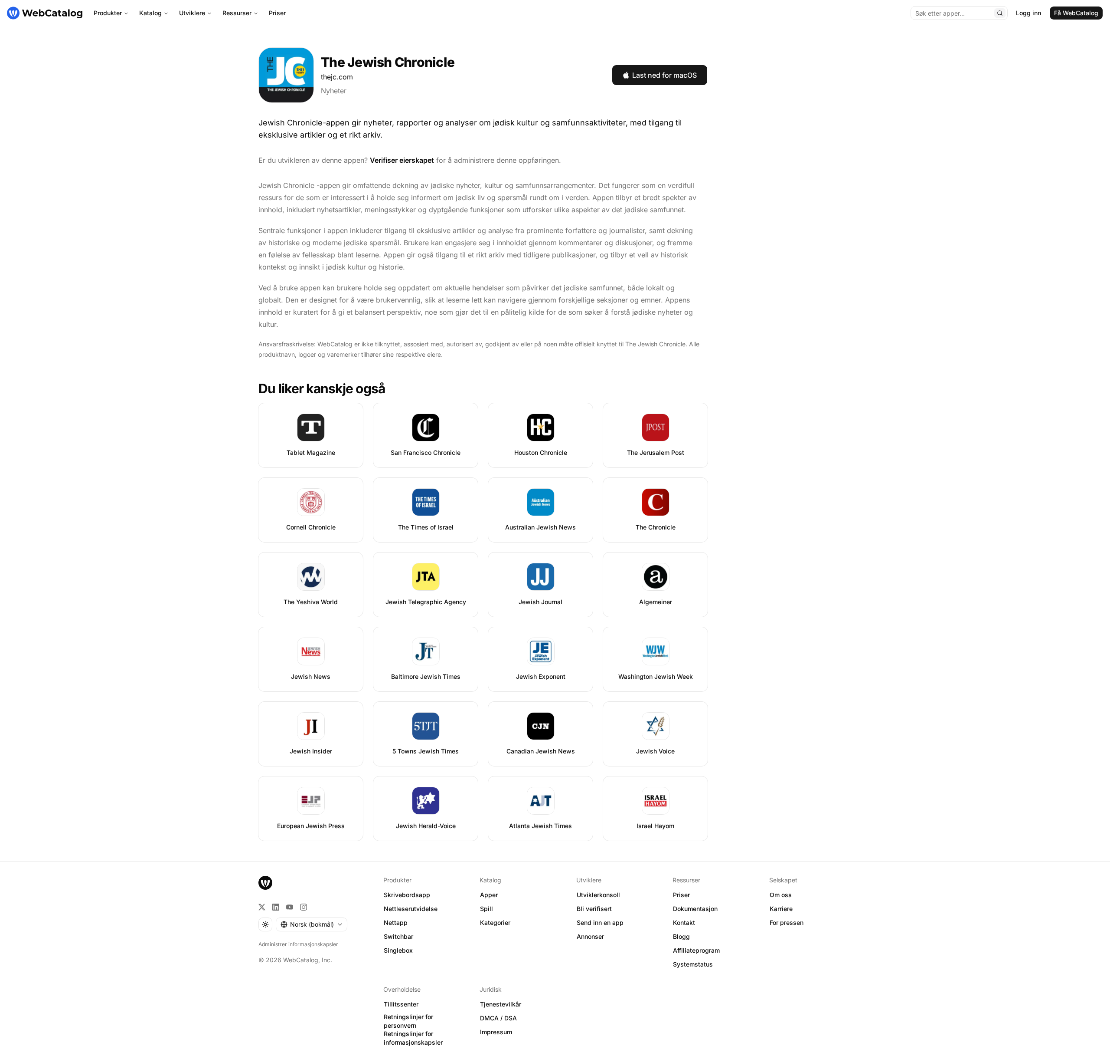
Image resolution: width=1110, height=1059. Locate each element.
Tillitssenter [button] (401, 1004)
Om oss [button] (781, 894)
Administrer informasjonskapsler (298, 944)
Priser (277, 12)
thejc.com (337, 76)
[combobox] (311, 924)
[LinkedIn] (275, 907)
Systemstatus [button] (693, 964)
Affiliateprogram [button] (696, 950)
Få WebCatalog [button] (1076, 12)
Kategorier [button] (495, 922)
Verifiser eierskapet (402, 160)
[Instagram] (303, 907)
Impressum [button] (496, 1032)
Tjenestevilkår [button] (500, 1004)
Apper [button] (489, 894)
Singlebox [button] (398, 950)
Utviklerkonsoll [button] (598, 894)
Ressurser (236, 12)
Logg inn (1028, 12)
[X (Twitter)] (261, 907)
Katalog (150, 12)
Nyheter (333, 90)
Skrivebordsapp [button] (407, 894)
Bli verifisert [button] (594, 908)
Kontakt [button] (684, 922)
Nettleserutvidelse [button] (410, 908)
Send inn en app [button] (600, 922)
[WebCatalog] (265, 883)
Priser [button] (681, 894)
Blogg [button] (681, 936)
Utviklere (192, 12)
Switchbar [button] (398, 936)
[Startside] (44, 13)
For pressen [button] (786, 922)
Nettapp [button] (396, 922)
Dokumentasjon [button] (695, 908)
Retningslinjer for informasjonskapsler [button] (413, 1038)
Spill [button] (486, 908)
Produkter (108, 12)
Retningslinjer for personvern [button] (408, 1021)
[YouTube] (289, 907)
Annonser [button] (590, 936)
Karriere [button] (781, 908)
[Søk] (1000, 13)
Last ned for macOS (664, 75)
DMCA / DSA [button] (498, 1018)
